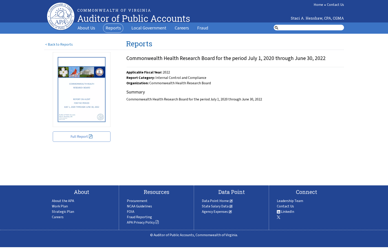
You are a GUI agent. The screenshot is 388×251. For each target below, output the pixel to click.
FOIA (130, 211)
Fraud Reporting (139, 217)
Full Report (79, 136)
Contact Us (335, 4)
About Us (86, 28)
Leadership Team (290, 200)
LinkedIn (287, 211)
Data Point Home (215, 200)
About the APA (63, 200)
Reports (113, 28)
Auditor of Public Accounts (133, 18)
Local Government (148, 28)
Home (318, 4)
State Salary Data (215, 206)
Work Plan (60, 206)
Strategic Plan (63, 211)
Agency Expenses (215, 211)
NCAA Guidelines (139, 206)
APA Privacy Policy (141, 222)
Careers (182, 28)
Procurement (137, 200)
